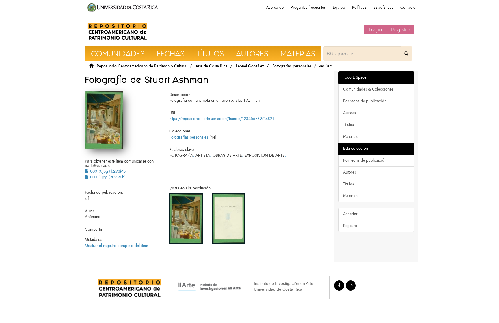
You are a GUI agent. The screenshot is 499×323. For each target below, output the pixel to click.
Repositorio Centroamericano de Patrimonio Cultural (142, 66)
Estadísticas (383, 7)
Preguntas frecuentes (308, 7)
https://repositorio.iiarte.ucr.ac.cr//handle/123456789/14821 (221, 118)
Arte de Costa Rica (211, 66)
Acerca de (275, 7)
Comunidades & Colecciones (368, 89)
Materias (350, 136)
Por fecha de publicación (364, 101)
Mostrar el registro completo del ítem (116, 245)
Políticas (359, 7)
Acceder (350, 214)
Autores (349, 113)
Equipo (339, 7)
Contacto (408, 7)
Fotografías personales (291, 66)
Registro (400, 29)
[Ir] (406, 53)
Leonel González (250, 66)
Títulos (348, 125)
